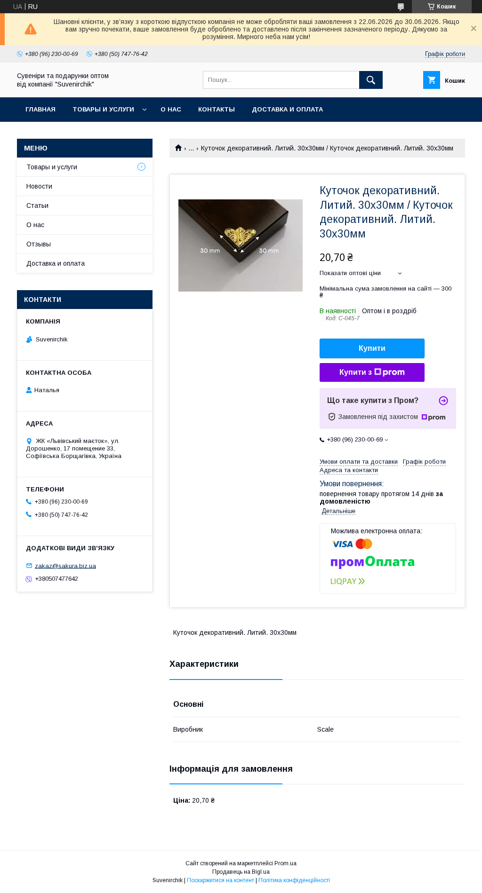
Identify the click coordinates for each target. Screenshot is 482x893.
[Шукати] (371, 80)
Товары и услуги (103, 109)
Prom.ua (285, 863)
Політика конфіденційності (294, 880)
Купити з (355, 372)
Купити (372, 348)
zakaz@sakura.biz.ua (65, 565)
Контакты (216, 109)
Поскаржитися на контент (220, 880)
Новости (39, 186)
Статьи (37, 205)
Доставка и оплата (287, 109)
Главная (40, 109)
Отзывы (38, 244)
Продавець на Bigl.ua (241, 872)
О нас (171, 109)
